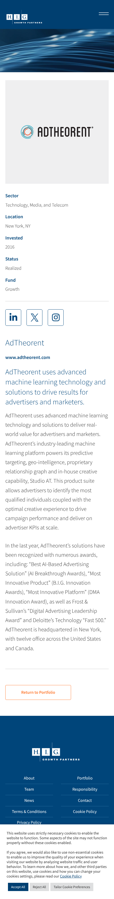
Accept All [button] (18, 887)
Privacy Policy (29, 822)
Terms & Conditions (29, 811)
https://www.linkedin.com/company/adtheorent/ (13, 317)
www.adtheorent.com (27, 357)
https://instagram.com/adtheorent (56, 317)
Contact (85, 800)
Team (29, 789)
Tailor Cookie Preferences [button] (72, 887)
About (29, 778)
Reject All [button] (39, 887)
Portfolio (85, 778)
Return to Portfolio (38, 692)
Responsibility (84, 789)
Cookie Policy (85, 811)
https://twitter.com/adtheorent (34, 317)
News (29, 800)
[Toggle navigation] (102, 14)
